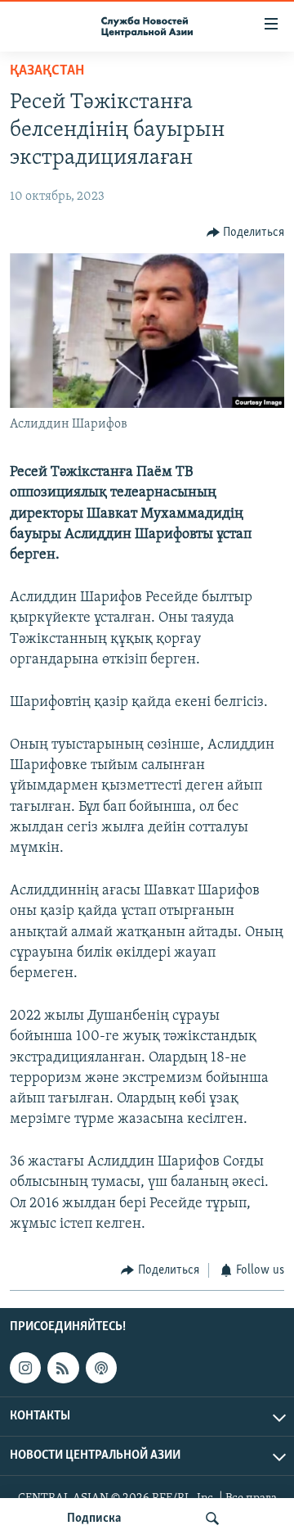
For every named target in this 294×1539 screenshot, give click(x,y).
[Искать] (212, 1518)
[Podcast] (101, 1367)
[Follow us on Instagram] (25, 1367)
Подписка (94, 1518)
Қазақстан (47, 71)
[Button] (246, 232)
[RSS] (62, 1367)
